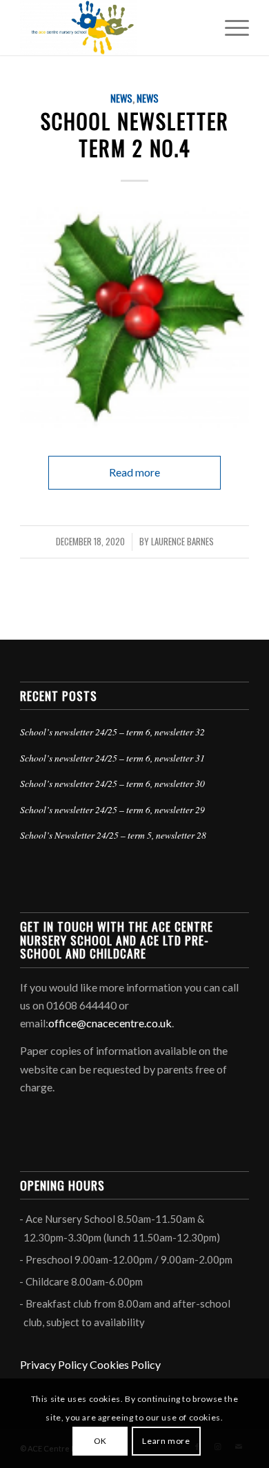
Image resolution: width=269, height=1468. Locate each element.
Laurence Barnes (182, 541)
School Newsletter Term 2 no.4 (135, 134)
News (121, 98)
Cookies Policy (125, 1364)
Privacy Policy (54, 1364)
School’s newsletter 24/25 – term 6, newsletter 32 (112, 731)
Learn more (166, 1441)
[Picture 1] (134, 317)
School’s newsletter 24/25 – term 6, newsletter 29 (112, 809)
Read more (134, 472)
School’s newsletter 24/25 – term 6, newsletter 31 (112, 757)
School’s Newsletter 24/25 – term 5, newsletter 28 (113, 834)
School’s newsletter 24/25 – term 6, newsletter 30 (112, 783)
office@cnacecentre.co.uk (110, 1022)
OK (100, 1441)
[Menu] (230, 27)
